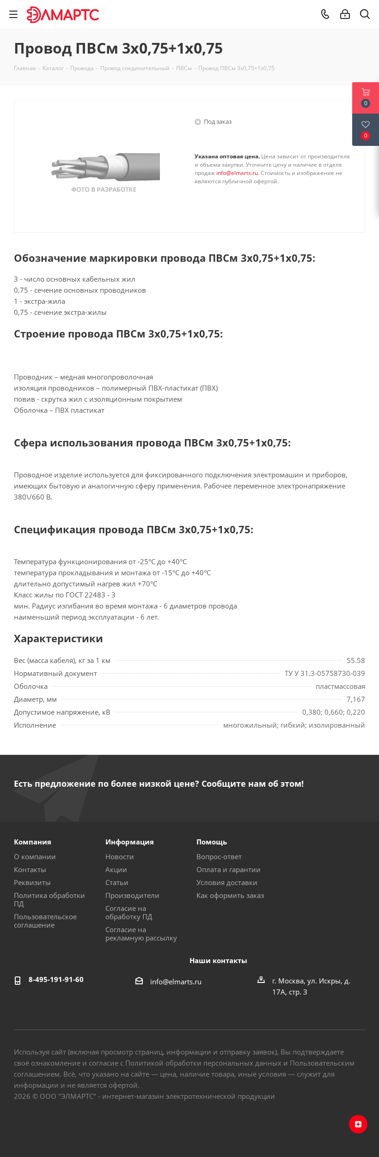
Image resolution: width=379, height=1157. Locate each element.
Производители (132, 895)
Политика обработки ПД (49, 899)
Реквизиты (32, 882)
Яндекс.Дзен (358, 1124)
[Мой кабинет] (345, 14)
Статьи (116, 882)
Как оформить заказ (230, 895)
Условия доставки (226, 882)
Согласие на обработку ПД (128, 912)
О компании (35, 856)
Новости (119, 856)
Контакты (30, 869)
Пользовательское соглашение (45, 920)
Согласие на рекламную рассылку (141, 933)
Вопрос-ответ (219, 856)
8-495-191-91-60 (56, 979)
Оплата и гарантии (228, 869)
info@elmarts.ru (237, 173)
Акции (116, 869)
